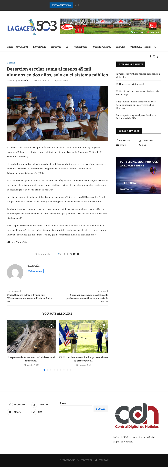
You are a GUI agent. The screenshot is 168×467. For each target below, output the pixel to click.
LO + (68, 46)
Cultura (120, 46)
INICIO (10, 46)
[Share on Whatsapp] (71, 253)
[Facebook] (150, 56)
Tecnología (80, 46)
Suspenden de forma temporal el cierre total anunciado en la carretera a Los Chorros (136, 104)
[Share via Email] (78, 253)
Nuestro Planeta (101, 46)
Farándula (136, 46)
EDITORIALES (39, 46)
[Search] (155, 47)
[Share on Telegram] (74, 253)
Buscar (63, 403)
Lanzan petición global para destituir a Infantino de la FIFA (136, 117)
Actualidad (22, 46)
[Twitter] (154, 56)
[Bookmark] (159, 47)
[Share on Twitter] (67, 253)
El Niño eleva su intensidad (130, 84)
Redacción (23, 80)
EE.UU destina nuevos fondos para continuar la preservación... (83, 359)
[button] (75, 5)
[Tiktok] (158, 56)
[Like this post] (61, 253)
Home (148, 46)
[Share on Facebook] (64, 253)
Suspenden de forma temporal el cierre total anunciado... (31, 359)
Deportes (56, 46)
